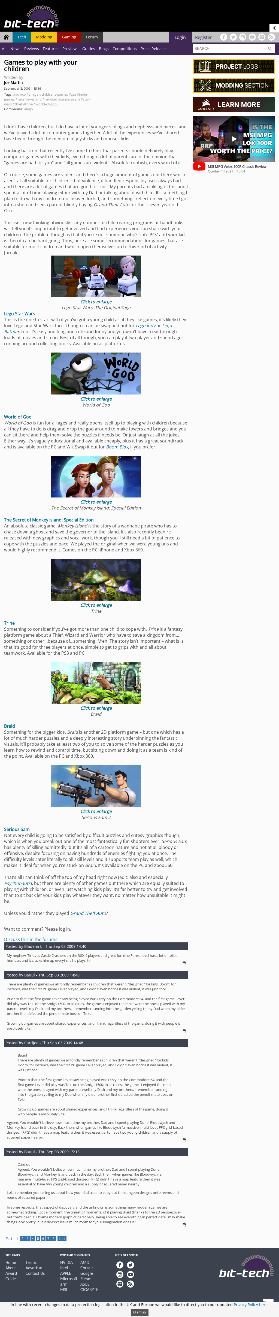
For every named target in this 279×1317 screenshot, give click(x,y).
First (9, 1239)
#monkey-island (29, 99)
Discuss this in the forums (30, 939)
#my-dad (50, 99)
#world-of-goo (45, 104)
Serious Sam (17, 829)
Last (62, 1239)
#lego (28, 109)
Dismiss (139, 1312)
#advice (19, 94)
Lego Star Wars (19, 314)
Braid (9, 726)
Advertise (34, 1268)
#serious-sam (69, 99)
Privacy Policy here (251, 1304)
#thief (17, 104)
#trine (28, 104)
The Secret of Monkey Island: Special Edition (49, 520)
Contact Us (35, 1274)
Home (10, 1263)
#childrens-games (53, 94)
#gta (72, 94)
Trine (9, 623)
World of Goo (18, 417)
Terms (31, 1263)
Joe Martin (13, 82)
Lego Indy (145, 326)
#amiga (32, 94)
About (10, 1268)
